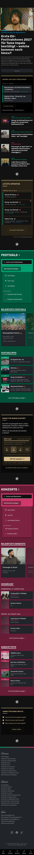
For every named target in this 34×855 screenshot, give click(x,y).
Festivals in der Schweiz (14, 294)
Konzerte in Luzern (6, 793)
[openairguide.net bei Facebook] (17, 832)
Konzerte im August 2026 (8, 797)
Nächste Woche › (19, 110)
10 (7, 449)
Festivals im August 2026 (8, 771)
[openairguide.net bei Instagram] (12, 832)
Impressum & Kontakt (7, 823)
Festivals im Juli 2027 (7, 769)
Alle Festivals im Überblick (9, 775)
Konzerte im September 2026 (10, 799)
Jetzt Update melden (26, 237)
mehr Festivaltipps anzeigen (16, 398)
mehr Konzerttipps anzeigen (16, 691)
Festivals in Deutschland (14, 299)
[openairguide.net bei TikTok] (22, 832)
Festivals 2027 (5, 765)
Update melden (16, 729)
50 (20, 449)
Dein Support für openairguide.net (11, 817)
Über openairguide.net (8, 815)
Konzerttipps (5, 785)
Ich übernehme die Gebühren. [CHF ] (17, 454)
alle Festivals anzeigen (11, 269)
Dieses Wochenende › (8, 110)
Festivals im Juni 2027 (8, 767)
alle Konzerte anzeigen (11, 503)
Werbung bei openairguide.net (10, 819)
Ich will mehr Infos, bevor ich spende (16, 468)
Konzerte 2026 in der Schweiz (10, 801)
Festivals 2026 (5, 763)
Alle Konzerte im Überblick (9, 805)
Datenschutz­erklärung (8, 821)
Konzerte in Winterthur (7, 791)
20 (14, 449)
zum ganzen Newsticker (16, 230)
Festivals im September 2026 (10, 773)
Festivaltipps (5, 757)
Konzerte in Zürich (12, 529)
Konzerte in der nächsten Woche (11, 795)
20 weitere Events (8, 106)
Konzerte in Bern (12, 534)
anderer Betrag (27, 449)
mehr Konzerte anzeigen (16, 638)
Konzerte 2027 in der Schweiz (10, 803)
